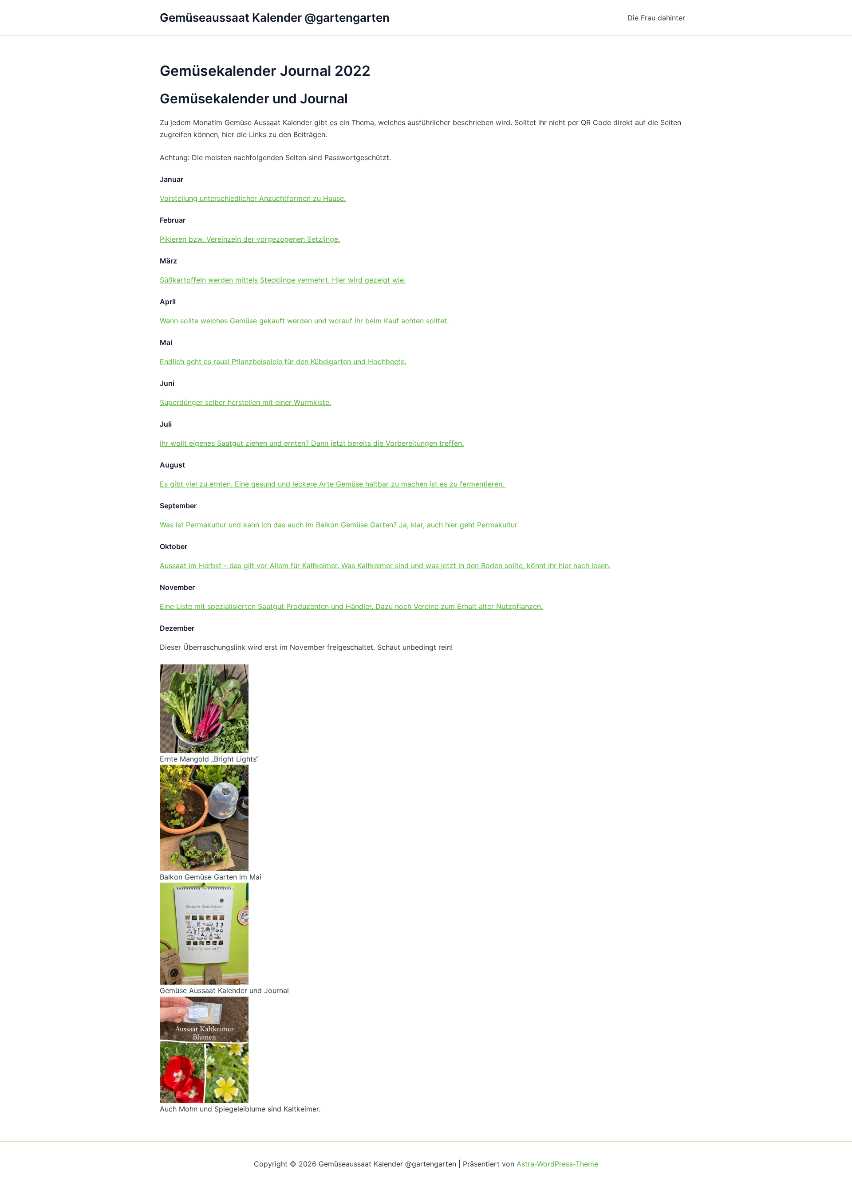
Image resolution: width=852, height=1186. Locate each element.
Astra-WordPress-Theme (557, 1163)
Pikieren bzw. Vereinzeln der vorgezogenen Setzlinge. (250, 239)
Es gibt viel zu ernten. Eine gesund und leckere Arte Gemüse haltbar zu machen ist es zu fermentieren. (333, 483)
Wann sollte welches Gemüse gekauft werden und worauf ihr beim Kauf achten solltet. (304, 320)
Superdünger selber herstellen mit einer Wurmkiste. (245, 402)
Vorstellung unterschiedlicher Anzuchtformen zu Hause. (253, 198)
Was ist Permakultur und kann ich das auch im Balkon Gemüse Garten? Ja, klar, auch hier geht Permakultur (338, 524)
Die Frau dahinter (656, 17)
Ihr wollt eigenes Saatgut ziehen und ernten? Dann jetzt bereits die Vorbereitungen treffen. (312, 443)
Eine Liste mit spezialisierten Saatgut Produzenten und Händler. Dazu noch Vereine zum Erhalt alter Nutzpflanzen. (351, 606)
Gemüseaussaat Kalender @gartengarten (275, 17)
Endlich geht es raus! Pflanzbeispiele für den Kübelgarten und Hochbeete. (283, 361)
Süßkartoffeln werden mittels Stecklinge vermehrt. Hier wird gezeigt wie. (283, 279)
